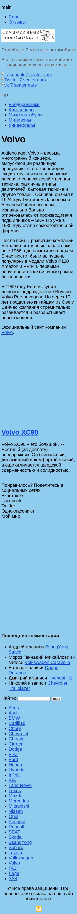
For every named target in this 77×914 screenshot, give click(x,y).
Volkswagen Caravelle (47, 662)
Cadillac (17, 723)
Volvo (7, 332)
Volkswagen (21, 857)
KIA (12, 780)
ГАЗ (13, 868)
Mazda (15, 795)
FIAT (13, 754)
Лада (14, 873)
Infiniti (15, 774)
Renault (16, 826)
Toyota (15, 852)
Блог (13, 16)
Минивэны (20, 119)
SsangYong (20, 842)
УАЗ (13, 878)
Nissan (16, 811)
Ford (13, 759)
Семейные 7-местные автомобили (38, 49)
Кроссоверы (21, 109)
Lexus (15, 790)
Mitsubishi (19, 806)
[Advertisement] (38, 383)
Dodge (15, 749)
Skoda (15, 837)
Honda (15, 764)
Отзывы (17, 21)
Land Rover (20, 785)
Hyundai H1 (60, 677)
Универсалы (22, 125)
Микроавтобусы (25, 114)
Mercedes (19, 800)
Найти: (8, 698)
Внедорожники (24, 104)
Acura (15, 707)
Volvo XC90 (19, 432)
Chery (15, 728)
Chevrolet (18, 733)
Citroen (16, 743)
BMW (14, 718)
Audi (13, 712)
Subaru (16, 847)
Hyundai (17, 769)
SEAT (14, 831)
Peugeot (17, 821)
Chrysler (17, 738)
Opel (13, 816)
